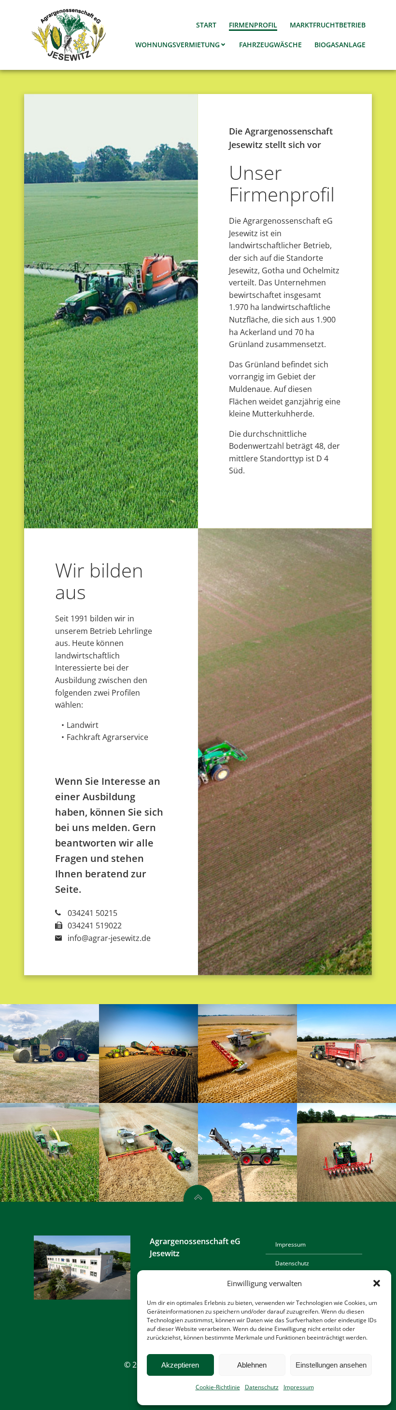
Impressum (298, 1387)
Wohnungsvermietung (177, 44)
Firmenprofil (253, 24)
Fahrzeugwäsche (270, 44)
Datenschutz (262, 1387)
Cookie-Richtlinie (218, 1387)
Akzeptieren (180, 1365)
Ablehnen (252, 1365)
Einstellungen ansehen (331, 1365)
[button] (377, 1283)
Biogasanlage (340, 44)
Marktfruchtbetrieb (328, 24)
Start (206, 24)
